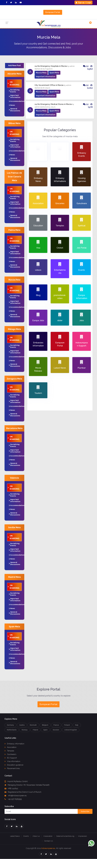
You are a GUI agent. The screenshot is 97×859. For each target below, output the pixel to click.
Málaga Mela (14, 329)
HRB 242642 (13, 788)
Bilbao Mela (14, 123)
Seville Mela (14, 527)
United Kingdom (70, 730)
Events (26, 836)
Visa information (13, 761)
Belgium (45, 725)
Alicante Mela (14, 74)
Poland (35, 730)
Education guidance (15, 765)
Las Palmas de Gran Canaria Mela (14, 177)
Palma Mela (14, 230)
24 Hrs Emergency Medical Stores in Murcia (53, 104)
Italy (76, 725)
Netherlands (11, 730)
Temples (10, 751)
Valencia (14, 478)
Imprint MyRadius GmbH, (17, 781)
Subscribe (85, 811)
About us (36, 836)
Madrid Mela (14, 577)
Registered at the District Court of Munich (24, 792)
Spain (45, 730)
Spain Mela (14, 626)
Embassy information (15, 744)
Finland (67, 725)
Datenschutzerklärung (65, 836)
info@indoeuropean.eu (17, 796)
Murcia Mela (14, 279)
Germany (10, 725)
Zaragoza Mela (14, 379)
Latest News (15, 836)
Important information (15, 96)
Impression (82, 836)
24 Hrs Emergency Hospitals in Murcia (51, 66)
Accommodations (17, 101)
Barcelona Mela (14, 428)
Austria (22, 725)
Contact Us (48, 841)
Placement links (13, 768)
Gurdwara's (11, 754)
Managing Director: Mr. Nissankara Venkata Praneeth (29, 785)
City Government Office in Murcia (49, 85)
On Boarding (14, 83)
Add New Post (14, 65)
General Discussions (15, 110)
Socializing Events (14, 91)
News (12, 105)
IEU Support (12, 758)
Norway (25, 730)
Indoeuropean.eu (48, 848)
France (56, 725)
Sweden (56, 730)
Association (11, 747)
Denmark (33, 725)
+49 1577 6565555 (14, 799)
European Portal (52, 12)
